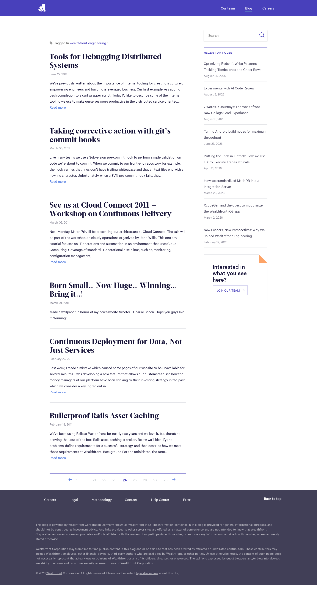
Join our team (228, 290)
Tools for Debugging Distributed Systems (106, 61)
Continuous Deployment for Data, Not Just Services (116, 346)
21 (94, 479)
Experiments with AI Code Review (229, 88)
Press (187, 499)
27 (155, 479)
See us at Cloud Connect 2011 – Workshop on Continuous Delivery (110, 209)
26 (145, 479)
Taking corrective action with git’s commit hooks (110, 135)
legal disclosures (147, 573)
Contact (131, 499)
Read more (58, 107)
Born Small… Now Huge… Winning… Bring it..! (113, 290)
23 (114, 479)
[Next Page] (174, 479)
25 (135, 479)
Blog (248, 8)
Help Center (160, 499)
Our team (228, 8)
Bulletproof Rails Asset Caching (104, 415)
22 (104, 479)
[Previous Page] (70, 479)
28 (166, 479)
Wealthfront (54, 573)
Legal (74, 499)
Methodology (102, 499)
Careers (268, 8)
